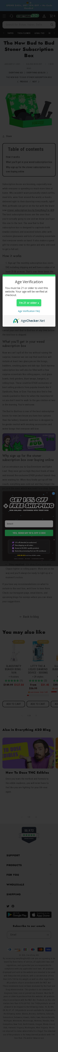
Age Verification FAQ (29, 311)
